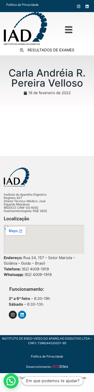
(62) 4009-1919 (28, 274)
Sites (60, 366)
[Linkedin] (87, 6)
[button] (68, 30)
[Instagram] (78, 6)
